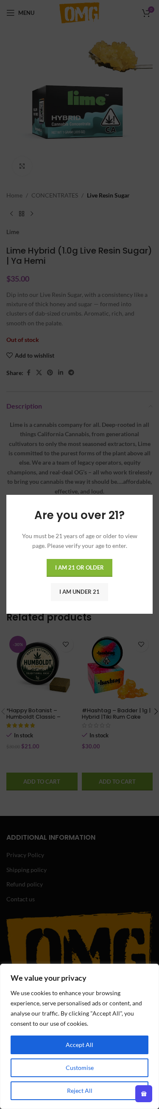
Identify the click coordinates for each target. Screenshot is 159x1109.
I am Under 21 (79, 592)
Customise (80, 1067)
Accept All (79, 1044)
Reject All (79, 1090)
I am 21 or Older (79, 567)
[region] (79, 1036)
